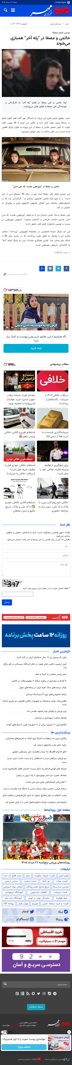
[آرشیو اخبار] (22, 994)
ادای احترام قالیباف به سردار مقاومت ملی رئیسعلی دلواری (39, 752)
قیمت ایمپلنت (60, 892)
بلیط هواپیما (61, 898)
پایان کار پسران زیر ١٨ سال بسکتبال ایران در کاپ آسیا (41, 657)
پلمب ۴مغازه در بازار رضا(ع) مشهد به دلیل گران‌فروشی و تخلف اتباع (34, 795)
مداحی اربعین (11, 881)
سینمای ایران (55, 24)
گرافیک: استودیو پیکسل (27, 1059)
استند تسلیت (30, 881)
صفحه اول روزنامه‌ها (57, 810)
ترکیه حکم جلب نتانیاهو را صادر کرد (49, 745)
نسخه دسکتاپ (36, 1007)
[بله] (49, 994)
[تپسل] (5, 290)
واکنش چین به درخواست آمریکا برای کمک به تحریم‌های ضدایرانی (36, 738)
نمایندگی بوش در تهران (39, 898)
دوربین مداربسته (61, 887)
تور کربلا (46, 881)
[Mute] (12, 327)
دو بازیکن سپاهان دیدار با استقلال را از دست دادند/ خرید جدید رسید (36, 760)
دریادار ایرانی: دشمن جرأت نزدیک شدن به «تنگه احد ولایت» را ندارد (34, 789)
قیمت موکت (62, 881)
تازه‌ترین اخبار (61, 651)
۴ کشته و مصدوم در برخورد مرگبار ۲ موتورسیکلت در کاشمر (38, 681)
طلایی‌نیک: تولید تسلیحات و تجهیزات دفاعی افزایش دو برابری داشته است (34, 702)
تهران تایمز (23, 904)
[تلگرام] (55, 994)
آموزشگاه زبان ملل (13, 898)
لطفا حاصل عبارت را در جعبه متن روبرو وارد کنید (46, 588)
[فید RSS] (28, 994)
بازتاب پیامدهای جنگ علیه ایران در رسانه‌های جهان (42, 687)
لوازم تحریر (64, 876)
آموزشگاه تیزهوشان (14, 892)
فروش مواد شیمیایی (13, 887)
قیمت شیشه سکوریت (44, 876)
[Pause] (7, 327)
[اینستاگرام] (44, 994)
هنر (66, 24)
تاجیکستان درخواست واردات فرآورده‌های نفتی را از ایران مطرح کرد (35, 802)
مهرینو (35, 904)
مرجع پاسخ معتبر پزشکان (37, 887)
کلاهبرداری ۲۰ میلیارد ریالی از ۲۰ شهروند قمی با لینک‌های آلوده (36, 725)
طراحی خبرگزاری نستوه (54, 1059)
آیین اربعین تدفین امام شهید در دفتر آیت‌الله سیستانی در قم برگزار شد (34, 665)
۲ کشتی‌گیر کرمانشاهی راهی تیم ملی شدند (46, 782)
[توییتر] (38, 994)
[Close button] (69, 1032)
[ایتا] (17, 994)
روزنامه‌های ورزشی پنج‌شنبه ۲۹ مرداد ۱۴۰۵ (45, 862)
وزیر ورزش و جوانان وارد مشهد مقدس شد (46, 711)
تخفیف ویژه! (24, 1047)
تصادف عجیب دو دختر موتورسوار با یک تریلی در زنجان (41, 775)
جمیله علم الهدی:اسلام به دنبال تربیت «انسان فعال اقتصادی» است (34, 769)
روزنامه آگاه (9, 904)
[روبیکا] (33, 994)
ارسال (7, 602)
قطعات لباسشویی (38, 892)
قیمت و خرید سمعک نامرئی (55, 904)
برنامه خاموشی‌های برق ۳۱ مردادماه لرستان (46, 694)
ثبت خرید (36, 348)
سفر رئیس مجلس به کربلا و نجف (50, 674)
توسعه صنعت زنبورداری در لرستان (50, 718)
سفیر (27, 876)
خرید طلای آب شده (12, 876)
